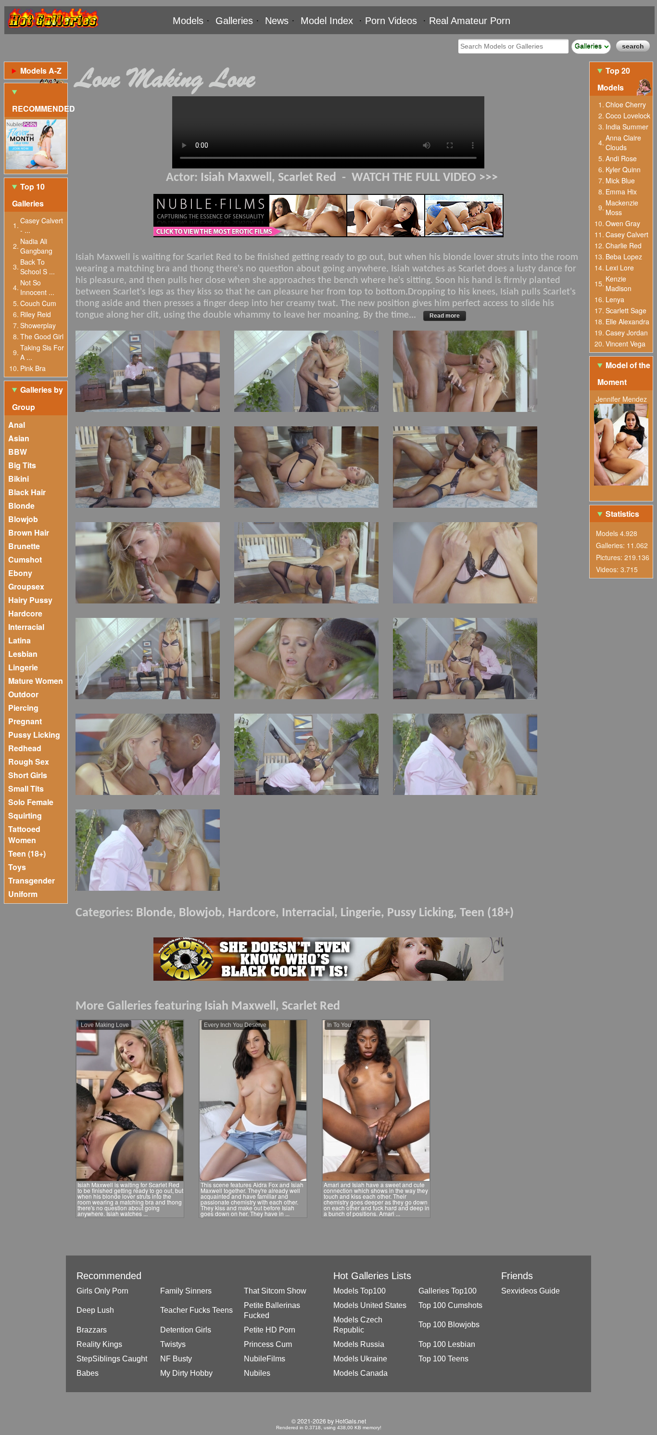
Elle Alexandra (627, 321)
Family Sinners (186, 1291)
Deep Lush (95, 1310)
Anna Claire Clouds (623, 142)
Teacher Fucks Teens (196, 1310)
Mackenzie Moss (622, 207)
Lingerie (23, 667)
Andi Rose (621, 158)
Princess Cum (268, 1344)
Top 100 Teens (443, 1359)
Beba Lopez (624, 256)
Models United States (369, 1305)
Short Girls (27, 775)
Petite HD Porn (269, 1330)
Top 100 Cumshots (450, 1305)
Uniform (23, 893)
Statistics (622, 513)
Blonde (21, 505)
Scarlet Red (307, 177)
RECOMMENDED (39, 108)
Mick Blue (620, 180)
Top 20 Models (613, 79)
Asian (18, 438)
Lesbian (23, 653)
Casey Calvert (627, 234)
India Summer (627, 126)
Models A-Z (41, 70)
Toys (17, 866)
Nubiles (257, 1373)
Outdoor (23, 694)
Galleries (234, 20)
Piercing (23, 707)
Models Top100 (359, 1291)
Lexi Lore (620, 267)
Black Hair (27, 492)
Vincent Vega (625, 343)
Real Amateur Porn (469, 20)
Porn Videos (391, 20)
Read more (445, 315)
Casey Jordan (627, 332)
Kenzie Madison (619, 283)
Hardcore (25, 613)
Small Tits (26, 788)
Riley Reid (35, 314)
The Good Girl (41, 336)
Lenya (615, 299)
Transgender (31, 880)
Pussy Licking (34, 734)
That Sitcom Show (275, 1291)
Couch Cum (38, 303)
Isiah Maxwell (236, 177)
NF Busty (176, 1359)
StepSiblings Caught (111, 1359)
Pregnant (25, 721)
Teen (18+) (27, 853)
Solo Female (30, 801)
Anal (16, 424)
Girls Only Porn (102, 1291)
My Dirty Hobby (186, 1373)
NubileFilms (264, 1359)
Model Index (327, 20)
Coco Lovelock (628, 115)
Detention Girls (185, 1330)
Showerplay (38, 325)
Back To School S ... (37, 266)
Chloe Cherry (626, 104)
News (277, 20)
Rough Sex (28, 761)
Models (188, 20)
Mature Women (35, 680)
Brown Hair (28, 532)
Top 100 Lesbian (446, 1344)
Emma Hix (621, 191)
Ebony (20, 572)
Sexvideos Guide (530, 1291)
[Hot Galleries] (52, 30)
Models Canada (360, 1373)
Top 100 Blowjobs (449, 1324)
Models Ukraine (360, 1359)
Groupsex (26, 586)
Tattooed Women (24, 834)
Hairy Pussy (30, 599)
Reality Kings (99, 1344)
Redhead (24, 748)
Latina (19, 640)
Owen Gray (623, 223)
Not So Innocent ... (37, 287)
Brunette (24, 545)
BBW (17, 451)
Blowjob (23, 519)
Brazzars (91, 1330)
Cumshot (25, 559)
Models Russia (358, 1344)
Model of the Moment (623, 373)
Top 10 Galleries (28, 195)
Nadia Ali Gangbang (36, 246)
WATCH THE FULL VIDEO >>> (425, 177)
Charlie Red (624, 245)
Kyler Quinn (623, 169)
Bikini (18, 478)
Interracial (26, 626)
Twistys (173, 1344)
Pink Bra (33, 368)
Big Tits (22, 465)
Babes (87, 1373)
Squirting (25, 815)
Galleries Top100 (447, 1291)
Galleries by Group (37, 398)
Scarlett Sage (626, 310)
